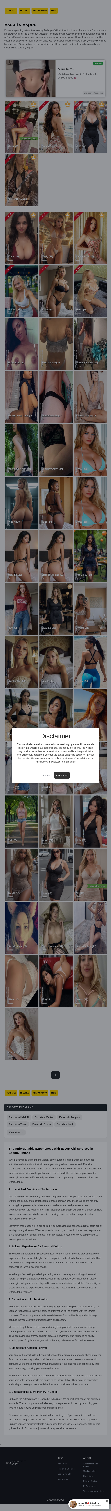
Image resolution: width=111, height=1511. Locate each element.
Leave (48, 775)
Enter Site (63, 775)
